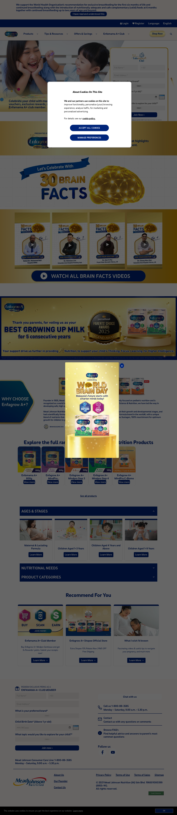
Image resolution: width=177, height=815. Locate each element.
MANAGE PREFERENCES (89, 137)
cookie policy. (88, 118)
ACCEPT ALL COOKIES (89, 128)
